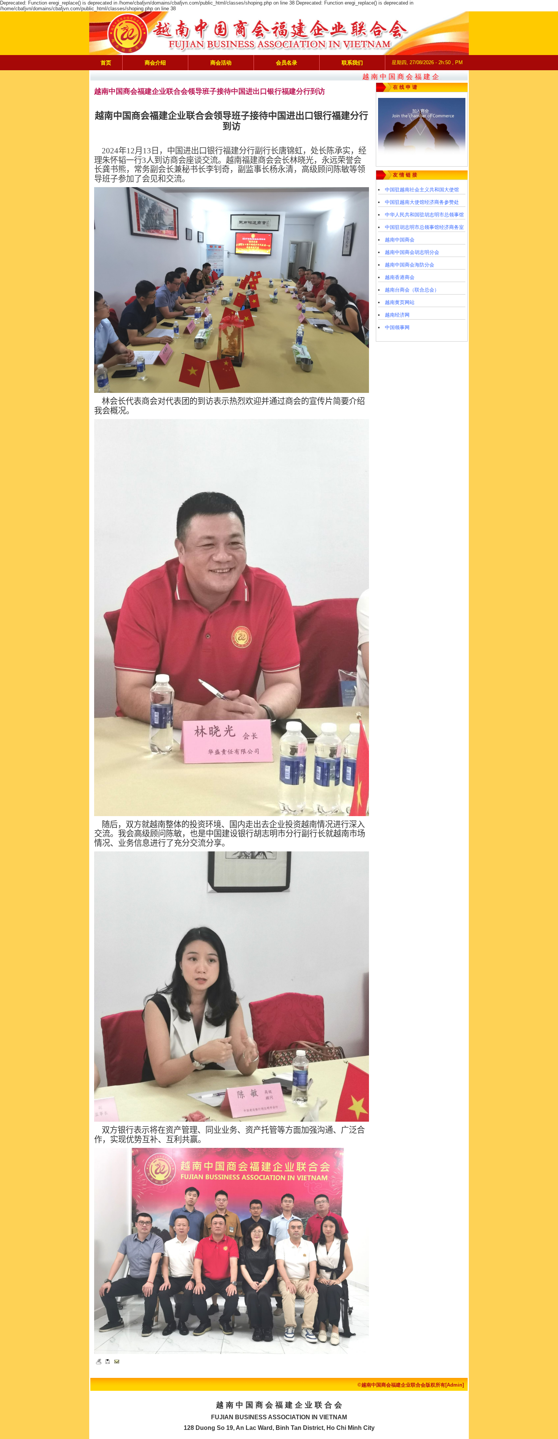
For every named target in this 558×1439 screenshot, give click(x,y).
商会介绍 (155, 63)
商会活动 (221, 63)
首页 (106, 63)
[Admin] (454, 1385)
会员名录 (286, 63)
